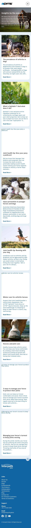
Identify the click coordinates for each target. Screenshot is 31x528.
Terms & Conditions (8, 498)
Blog (3, 493)
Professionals (6, 485)
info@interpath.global (8, 512)
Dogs (3, 483)
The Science (5, 487)
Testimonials (6, 491)
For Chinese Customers (9, 497)
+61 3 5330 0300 (7, 508)
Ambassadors (6, 489)
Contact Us (5, 495)
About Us (4, 480)
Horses (4, 481)
